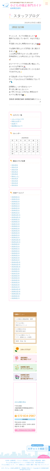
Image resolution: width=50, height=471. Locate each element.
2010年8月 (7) (16, 298)
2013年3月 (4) (16, 233)
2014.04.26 (15, 180)
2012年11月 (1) (16, 242)
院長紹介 (25, 460)
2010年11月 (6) (16, 291)
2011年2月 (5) (16, 284)
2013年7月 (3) (16, 224)
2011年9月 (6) (16, 269)
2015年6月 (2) (16, 201)
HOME (7, 460)
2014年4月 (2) (16, 208)
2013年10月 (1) (16, 217)
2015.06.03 (15, 174)
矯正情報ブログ (16, 126)
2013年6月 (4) (16, 226)
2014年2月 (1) (16, 210)
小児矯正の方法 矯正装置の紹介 (34, 462)
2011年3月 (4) (16, 282)
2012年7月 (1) (16, 246)
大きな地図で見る (20, 402)
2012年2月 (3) (16, 257)
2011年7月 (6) (16, 273)
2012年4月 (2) (16, 253)
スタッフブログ (16, 119)
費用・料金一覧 (21, 341)
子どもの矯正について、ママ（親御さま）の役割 (23, 336)
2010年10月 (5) (16, 293)
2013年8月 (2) (16, 221)
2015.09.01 (15, 165)
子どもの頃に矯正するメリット (21, 324)
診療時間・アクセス (16, 460)
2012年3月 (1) (16, 255)
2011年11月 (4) (16, 264)
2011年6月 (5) (16, 275)
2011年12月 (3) (16, 262)
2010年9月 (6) (16, 296)
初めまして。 (15, 176)
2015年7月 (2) (16, 199)
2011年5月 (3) (16, 278)
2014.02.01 (15, 185)
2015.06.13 (15, 171)
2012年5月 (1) (16, 251)
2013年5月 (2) (16, 228)
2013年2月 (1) (16, 235)
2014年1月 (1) (16, 212)
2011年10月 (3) (16, 266)
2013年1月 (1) (16, 237)
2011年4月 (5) (16, 280)
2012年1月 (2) (16, 260)
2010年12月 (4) (16, 289)
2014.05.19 (15, 178)
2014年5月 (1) (16, 206)
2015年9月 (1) (16, 197)
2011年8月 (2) (16, 271)
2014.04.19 (15, 183)
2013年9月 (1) (16, 219)
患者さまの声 (15, 121)
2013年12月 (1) (16, 215)
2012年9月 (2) (16, 244)
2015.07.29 (15, 167)
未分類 (13, 123)
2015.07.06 (15, 169)
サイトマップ (45, 464)
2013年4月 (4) (16, 230)
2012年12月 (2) (16, 239)
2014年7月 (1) (16, 203)
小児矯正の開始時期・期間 (24, 319)
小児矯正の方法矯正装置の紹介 (21, 330)
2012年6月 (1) (16, 248)
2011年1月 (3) (16, 287)
